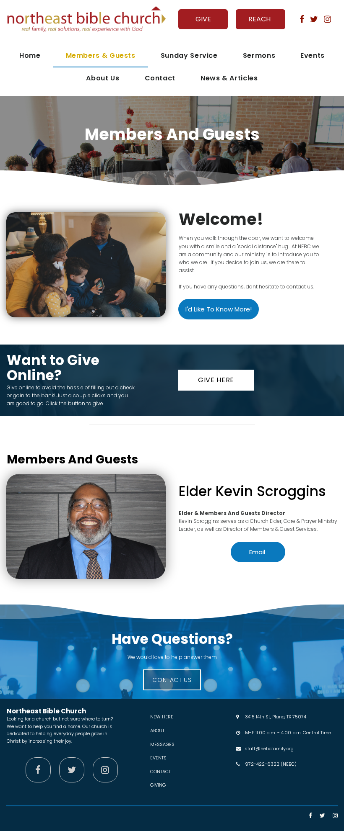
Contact (160, 78)
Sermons (259, 55)
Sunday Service (189, 55)
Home (30, 55)
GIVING (158, 785)
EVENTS (158, 757)
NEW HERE (161, 716)
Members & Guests (101, 55)
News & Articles (229, 78)
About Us (102, 78)
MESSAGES (162, 744)
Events (312, 55)
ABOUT (157, 730)
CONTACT (160, 771)
